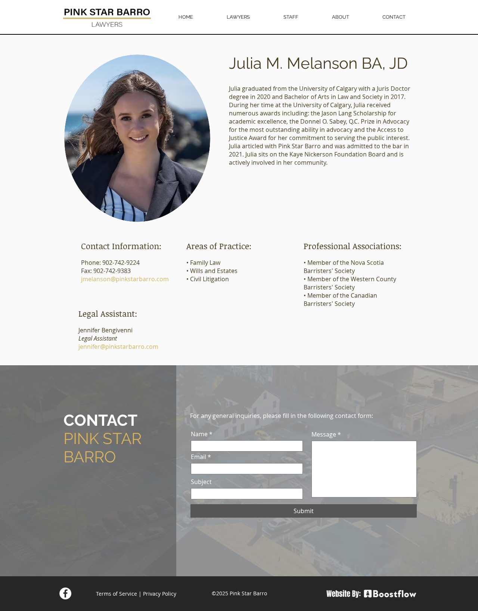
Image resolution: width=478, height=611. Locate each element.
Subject (201, 482)
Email (198, 457)
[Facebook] (65, 593)
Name (199, 434)
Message (323, 434)
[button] (238, 17)
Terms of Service (116, 593)
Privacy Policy (159, 593)
